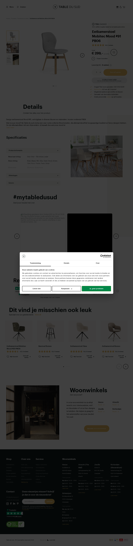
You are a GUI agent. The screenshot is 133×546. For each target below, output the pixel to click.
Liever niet (37, 288)
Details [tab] (66, 263)
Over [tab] (98, 263)
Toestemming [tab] (35, 263)
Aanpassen (65, 288)
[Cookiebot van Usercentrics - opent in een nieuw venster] (102, 256)
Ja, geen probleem (96, 288)
